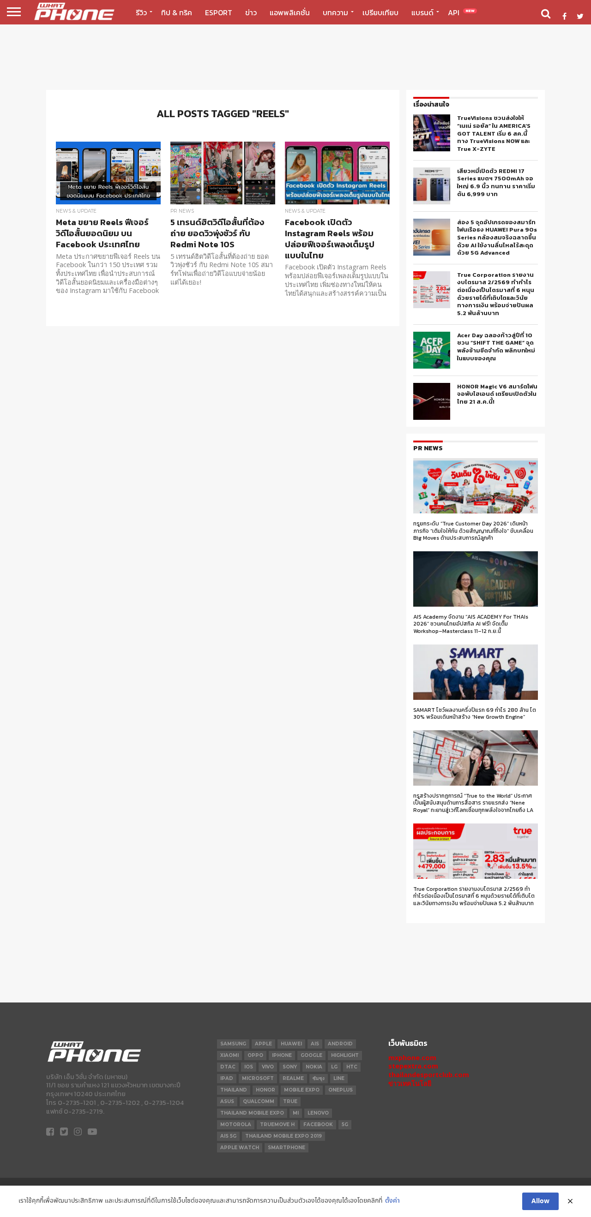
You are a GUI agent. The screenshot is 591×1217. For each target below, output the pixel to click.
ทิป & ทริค (176, 12)
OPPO (255, 1055)
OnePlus (340, 1090)
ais (315, 1044)
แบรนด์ (422, 12)
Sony (290, 1067)
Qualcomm (258, 1101)
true (290, 1101)
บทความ (335, 12)
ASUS (227, 1101)
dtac (227, 1067)
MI (296, 1113)
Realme (293, 1078)
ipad (226, 1078)
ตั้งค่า (392, 1201)
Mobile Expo (302, 1090)
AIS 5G (228, 1136)
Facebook (318, 1125)
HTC (351, 1067)
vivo (268, 1067)
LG (334, 1067)
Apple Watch (239, 1148)
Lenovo (318, 1113)
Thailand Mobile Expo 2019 (283, 1136)
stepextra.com (413, 1066)
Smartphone (286, 1148)
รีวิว (141, 12)
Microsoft (258, 1078)
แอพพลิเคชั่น (290, 12)
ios (248, 1067)
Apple (263, 1044)
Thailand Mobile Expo (252, 1113)
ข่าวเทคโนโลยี (409, 1083)
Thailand (233, 1090)
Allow (540, 1201)
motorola (235, 1125)
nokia (314, 1067)
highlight (345, 1055)
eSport (218, 12)
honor (265, 1090)
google (311, 1055)
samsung (233, 1044)
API (461, 12)
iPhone (282, 1055)
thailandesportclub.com (428, 1074)
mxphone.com (412, 1057)
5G (345, 1125)
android (340, 1044)
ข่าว (251, 12)
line (338, 1078)
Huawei (291, 1044)
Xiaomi (229, 1055)
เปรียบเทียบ (380, 12)
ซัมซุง (319, 1078)
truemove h (277, 1125)
